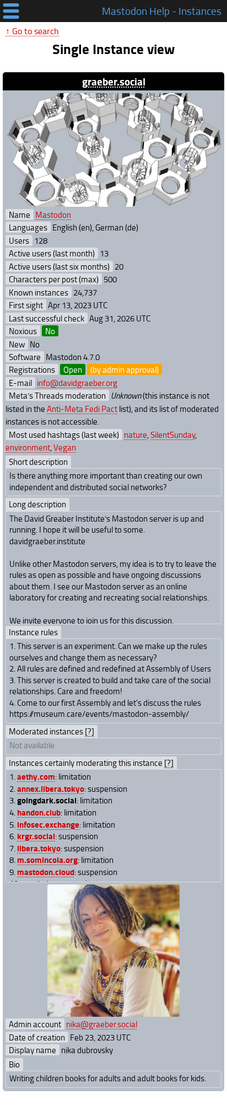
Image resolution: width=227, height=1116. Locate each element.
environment (28, 447)
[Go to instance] (113, 150)
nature (135, 434)
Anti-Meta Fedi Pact (82, 408)
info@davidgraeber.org (77, 382)
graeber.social (113, 81)
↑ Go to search (32, 31)
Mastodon (53, 214)
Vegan (64, 447)
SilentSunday (172, 434)
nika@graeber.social (101, 1023)
